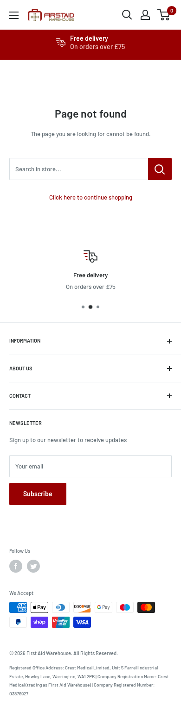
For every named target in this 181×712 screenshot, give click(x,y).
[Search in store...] (160, 169)
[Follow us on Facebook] (15, 566)
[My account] (145, 15)
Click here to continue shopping (90, 197)
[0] (164, 14)
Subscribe (37, 494)
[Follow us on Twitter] (33, 566)
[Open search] (127, 15)
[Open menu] (14, 15)
